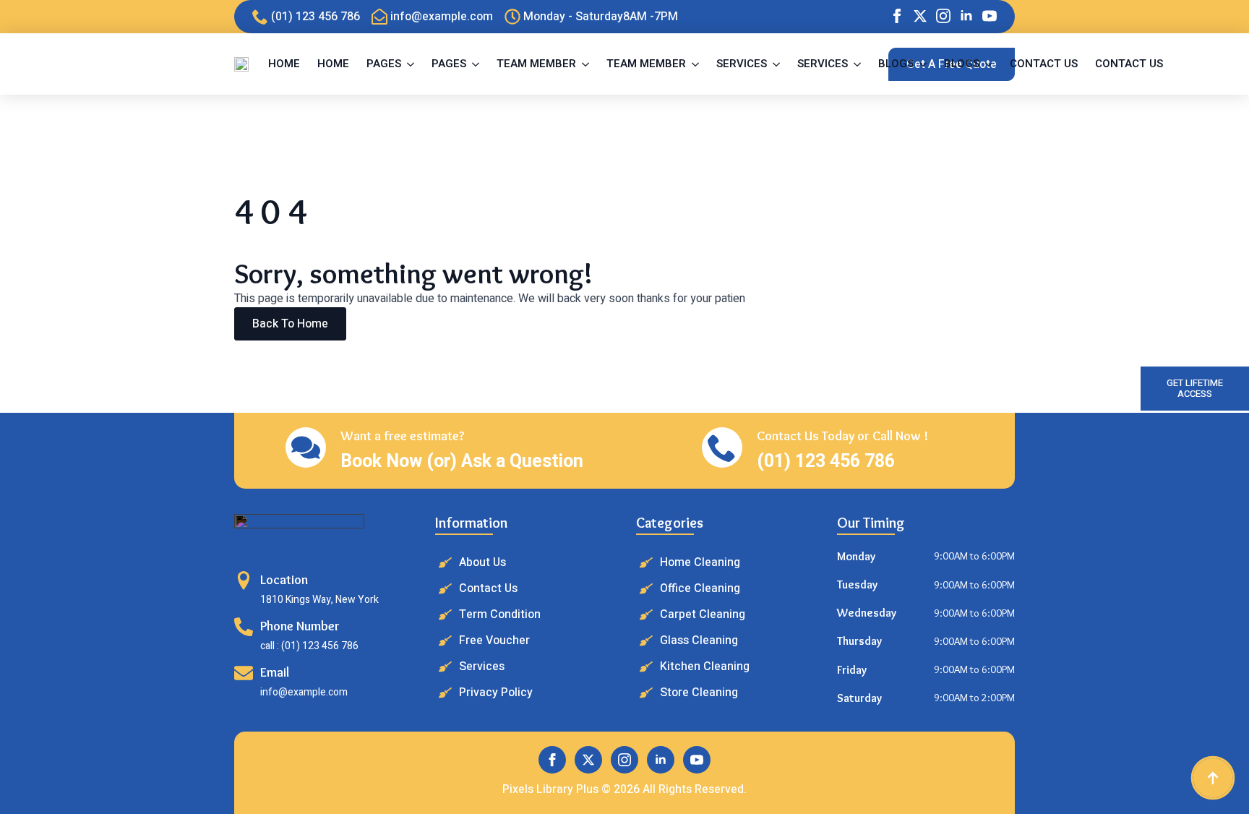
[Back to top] (1213, 778)
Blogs (896, 64)
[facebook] (897, 16)
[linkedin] (966, 16)
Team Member (536, 64)
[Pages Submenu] (412, 64)
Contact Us (1044, 64)
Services (741, 64)
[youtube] (989, 16)
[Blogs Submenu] (924, 64)
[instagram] (943, 16)
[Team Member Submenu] (587, 64)
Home (284, 64)
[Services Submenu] (778, 64)
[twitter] (920, 16)
